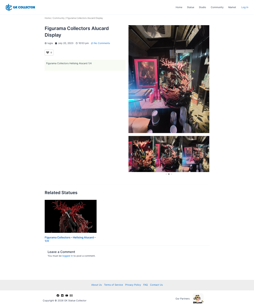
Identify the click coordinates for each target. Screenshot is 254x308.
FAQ (145, 284)
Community (217, 7)
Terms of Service (113, 284)
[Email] (71, 295)
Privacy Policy (133, 284)
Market (232, 7)
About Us (96, 284)
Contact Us (156, 284)
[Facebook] (58, 295)
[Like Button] (47, 52)
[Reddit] (62, 295)
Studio (202, 7)
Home (179, 7)
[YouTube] (66, 295)
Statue (190, 7)
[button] (132, 154)
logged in (67, 255)
